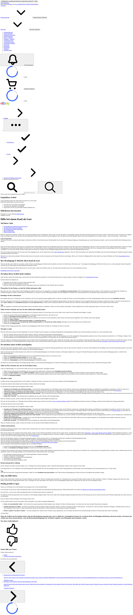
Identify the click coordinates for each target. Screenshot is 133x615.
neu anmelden (18, 4)
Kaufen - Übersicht (8, 37)
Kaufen (5, 555)
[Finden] (50, 187)
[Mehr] (16, 125)
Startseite (6, 118)
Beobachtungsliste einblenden (39, 17)
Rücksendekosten (116, 410)
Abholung (33, 4)
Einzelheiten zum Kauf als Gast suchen (10, 270)
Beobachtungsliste (8, 36)
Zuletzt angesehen (8, 33)
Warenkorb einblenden (29, 89)
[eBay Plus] (25, 4)
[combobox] (31, 193)
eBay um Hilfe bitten (9, 230)
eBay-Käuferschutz (59, 252)
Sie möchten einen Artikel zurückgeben (13, 229)
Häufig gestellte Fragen (9, 232)
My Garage (6, 44)
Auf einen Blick (4, 513)
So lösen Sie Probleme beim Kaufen (12, 178)
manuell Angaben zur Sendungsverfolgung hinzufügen (44, 442)
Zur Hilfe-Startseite (19, 214)
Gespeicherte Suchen (9, 42)
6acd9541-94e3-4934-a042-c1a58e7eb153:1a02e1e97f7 (21, 1)
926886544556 (4, 1)
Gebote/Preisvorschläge (9, 35)
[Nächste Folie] (13, 596)
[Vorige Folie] (13, 567)
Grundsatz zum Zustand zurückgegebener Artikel (93, 489)
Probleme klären (8, 50)
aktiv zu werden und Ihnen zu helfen (61, 401)
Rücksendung (117, 390)
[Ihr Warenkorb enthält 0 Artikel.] (12, 89)
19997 (36, 1)
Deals (29, 4)
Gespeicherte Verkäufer (9, 43)
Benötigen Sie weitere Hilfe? (8, 214)
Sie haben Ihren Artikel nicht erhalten (13, 228)
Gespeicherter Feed (8, 40)
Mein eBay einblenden (35, 29)
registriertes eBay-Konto (92, 277)
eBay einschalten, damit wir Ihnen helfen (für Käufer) (112, 341)
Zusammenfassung (8, 32)
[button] (66, 529)
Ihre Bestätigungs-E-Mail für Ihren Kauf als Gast (15, 226)
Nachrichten (7, 47)
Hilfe (37, 4)
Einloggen (9, 4)
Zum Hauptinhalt (5, 3)
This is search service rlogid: (7, 194)
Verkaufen (3, 5)
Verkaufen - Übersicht (9, 39)
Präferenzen (6, 46)
